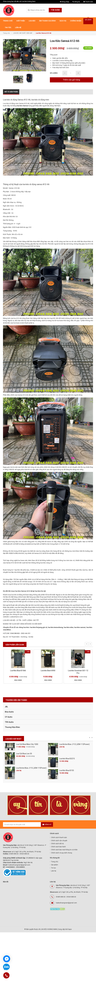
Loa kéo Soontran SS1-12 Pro (48, 672)
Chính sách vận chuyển (59, 840)
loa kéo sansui (80, 627)
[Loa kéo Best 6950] (18, 659)
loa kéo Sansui (22, 106)
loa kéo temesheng (55, 627)
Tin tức (53, 868)
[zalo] (6, 967)
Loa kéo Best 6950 (18, 671)
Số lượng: (54, 73)
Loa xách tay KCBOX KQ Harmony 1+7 (78, 672)
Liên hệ (53, 871)
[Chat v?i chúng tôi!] (6, 958)
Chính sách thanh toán (59, 837)
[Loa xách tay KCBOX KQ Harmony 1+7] (78, 659)
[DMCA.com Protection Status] (57, 908)
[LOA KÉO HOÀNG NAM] (8, 10)
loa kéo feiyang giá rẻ (38, 627)
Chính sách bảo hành (58, 847)
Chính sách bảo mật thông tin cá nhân (64, 850)
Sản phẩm (54, 865)
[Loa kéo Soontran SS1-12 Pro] (48, 659)
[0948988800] (6, 976)
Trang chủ (54, 862)
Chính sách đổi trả (57, 843)
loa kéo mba (68, 627)
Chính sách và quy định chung (61, 853)
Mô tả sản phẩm (11, 92)
